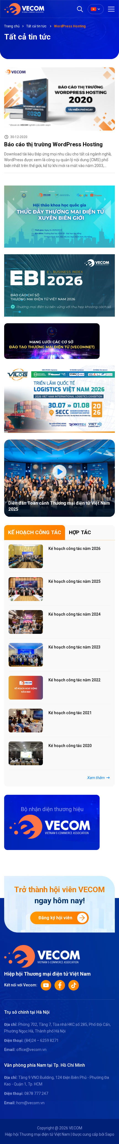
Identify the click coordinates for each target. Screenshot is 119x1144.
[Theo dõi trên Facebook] (60, 985)
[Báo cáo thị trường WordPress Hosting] (59, 99)
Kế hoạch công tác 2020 (70, 745)
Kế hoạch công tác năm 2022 (74, 680)
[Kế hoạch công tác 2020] (26, 753)
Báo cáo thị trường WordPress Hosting (53, 144)
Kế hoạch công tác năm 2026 (74, 548)
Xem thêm (95, 777)
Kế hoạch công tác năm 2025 (74, 581)
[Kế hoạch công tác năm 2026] (26, 556)
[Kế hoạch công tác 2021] (26, 720)
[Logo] (42, 956)
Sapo (109, 1134)
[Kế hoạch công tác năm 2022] (26, 688)
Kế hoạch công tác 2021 (70, 713)
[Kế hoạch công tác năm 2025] (26, 589)
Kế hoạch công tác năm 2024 (74, 614)
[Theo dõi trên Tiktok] (73, 985)
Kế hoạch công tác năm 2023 (74, 647)
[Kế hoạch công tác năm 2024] (26, 622)
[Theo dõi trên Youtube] (46, 985)
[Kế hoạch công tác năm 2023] (26, 655)
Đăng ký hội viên (55, 917)
